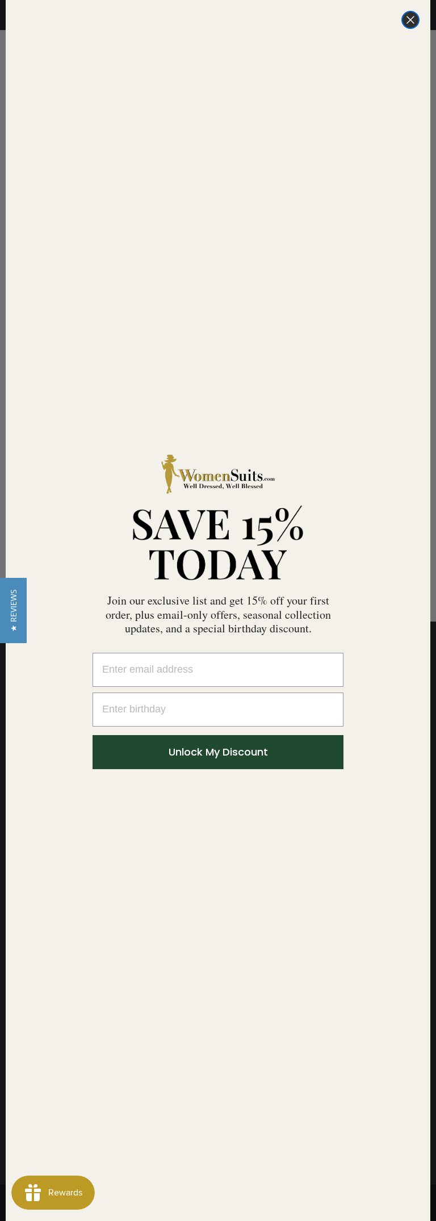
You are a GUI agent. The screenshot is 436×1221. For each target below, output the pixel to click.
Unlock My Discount (218, 752)
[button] (13, 610)
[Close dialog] (410, 19)
